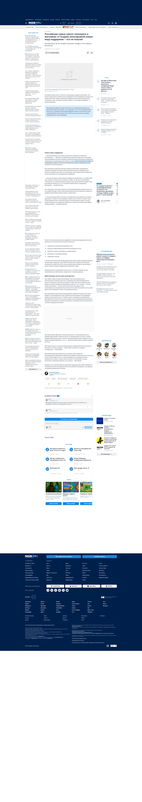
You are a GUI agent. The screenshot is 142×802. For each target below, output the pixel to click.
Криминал (68, 565)
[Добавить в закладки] (87, 52)
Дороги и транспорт (51, 572)
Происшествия (86, 570)
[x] (63, 590)
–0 (91, 406)
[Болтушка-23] (48, 471)
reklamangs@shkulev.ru (76, 626)
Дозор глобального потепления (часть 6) (58, 459)
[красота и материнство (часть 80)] (72, 451)
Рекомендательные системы (78, 640)
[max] (59, 590)
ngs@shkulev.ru (41, 636)
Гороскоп (78, 19)
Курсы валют (85, 19)
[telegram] (47, 590)
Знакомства (45, 19)
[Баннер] (68, 27)
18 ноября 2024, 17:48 (49, 48)
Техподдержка (29, 575)
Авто (47, 563)
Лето (67, 570)
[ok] (55, 590)
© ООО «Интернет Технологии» (32, 646)
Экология (101, 570)
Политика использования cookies (79, 638)
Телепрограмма (65, 19)
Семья (84, 580)
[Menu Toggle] (26, 23)
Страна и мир (102, 568)
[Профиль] (116, 23)
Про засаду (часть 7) (81, 468)
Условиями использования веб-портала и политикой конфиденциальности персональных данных (93, 633)
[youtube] (67, 590)
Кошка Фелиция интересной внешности (82, 459)
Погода (52, 19)
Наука (67, 575)
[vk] (51, 590)
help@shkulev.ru (35, 638)
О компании (28, 568)
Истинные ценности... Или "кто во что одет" (58, 449)
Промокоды (38, 19)
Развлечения (85, 575)
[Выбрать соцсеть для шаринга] (91, 52)
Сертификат (72, 378)
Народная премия (103, 577)
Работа (84, 572)
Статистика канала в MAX (32, 580)
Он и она (84, 563)
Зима (67, 563)
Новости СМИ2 (49, 437)
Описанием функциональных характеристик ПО (82, 632)
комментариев (53, 52)
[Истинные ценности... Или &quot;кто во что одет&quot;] (48, 451)
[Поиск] (109, 23)
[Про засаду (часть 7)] (72, 471)
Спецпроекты (102, 575)
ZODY (96, 19)
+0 (87, 406)
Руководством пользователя (78, 631)
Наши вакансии (29, 572)
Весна (48, 568)
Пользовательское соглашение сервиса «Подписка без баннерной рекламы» (88, 642)
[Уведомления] (112, 23)
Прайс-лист (28, 565)
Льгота (47, 378)
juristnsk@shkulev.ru (59, 637)
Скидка (53, 378)
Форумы (57, 19)
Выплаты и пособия (82, 378)
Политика (84, 568)
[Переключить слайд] (91, 487)
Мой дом (68, 572)
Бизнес (48, 565)
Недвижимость (29, 19)
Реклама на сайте (29, 563)
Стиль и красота (103, 565)
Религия (84, 577)
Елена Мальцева (54, 372)
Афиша (73, 19)
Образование (69, 580)
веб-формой (49, 638)
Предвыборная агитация (31, 577)
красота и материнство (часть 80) (82, 449)
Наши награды (29, 570)
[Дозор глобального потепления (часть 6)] (48, 461)
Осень (83, 565)
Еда (47, 575)
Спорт (100, 563)
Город (47, 570)
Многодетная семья (62, 378)
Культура (68, 568)
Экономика (102, 572)
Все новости (33, 33)
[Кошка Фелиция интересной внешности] (72, 461)
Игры (92, 19)
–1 (91, 415)
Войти (50, 427)
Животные (49, 577)
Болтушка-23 (55, 468)
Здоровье (49, 580)
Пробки (71, 23)
